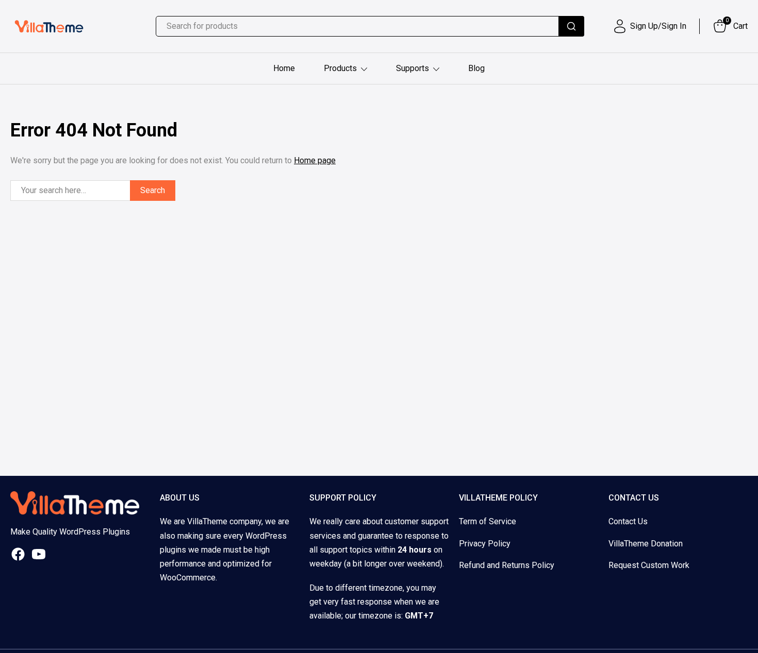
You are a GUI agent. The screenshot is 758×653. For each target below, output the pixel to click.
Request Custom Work (648, 565)
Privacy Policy (484, 543)
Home (284, 68)
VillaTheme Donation (645, 543)
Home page (315, 160)
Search (152, 190)
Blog (476, 68)
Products (340, 68)
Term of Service (487, 521)
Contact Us (628, 521)
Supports (412, 68)
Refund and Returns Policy (506, 565)
